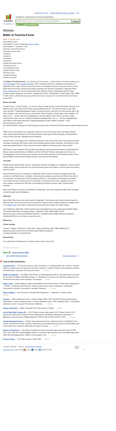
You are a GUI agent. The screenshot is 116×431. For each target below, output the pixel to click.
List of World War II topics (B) (14, 312)
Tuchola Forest (9, 266)
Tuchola (6, 299)
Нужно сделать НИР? (20, 252)
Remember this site (42, 13)
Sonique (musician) (70, 256)
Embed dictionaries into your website (63, 13)
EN (77, 13)
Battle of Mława (9, 292)
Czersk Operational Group (13, 321)
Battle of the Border (10, 275)
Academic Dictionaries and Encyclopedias (34, 17)
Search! (76, 21)
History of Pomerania (11, 330)
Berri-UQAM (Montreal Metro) (17, 256)
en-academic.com (8, 24)
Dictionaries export (8, 349)
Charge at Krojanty (10, 308)
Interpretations (32, 24)
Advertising (38, 346)
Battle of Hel (8, 283)
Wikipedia (21, 24)
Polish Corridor (9, 339)
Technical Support (30, 346)
